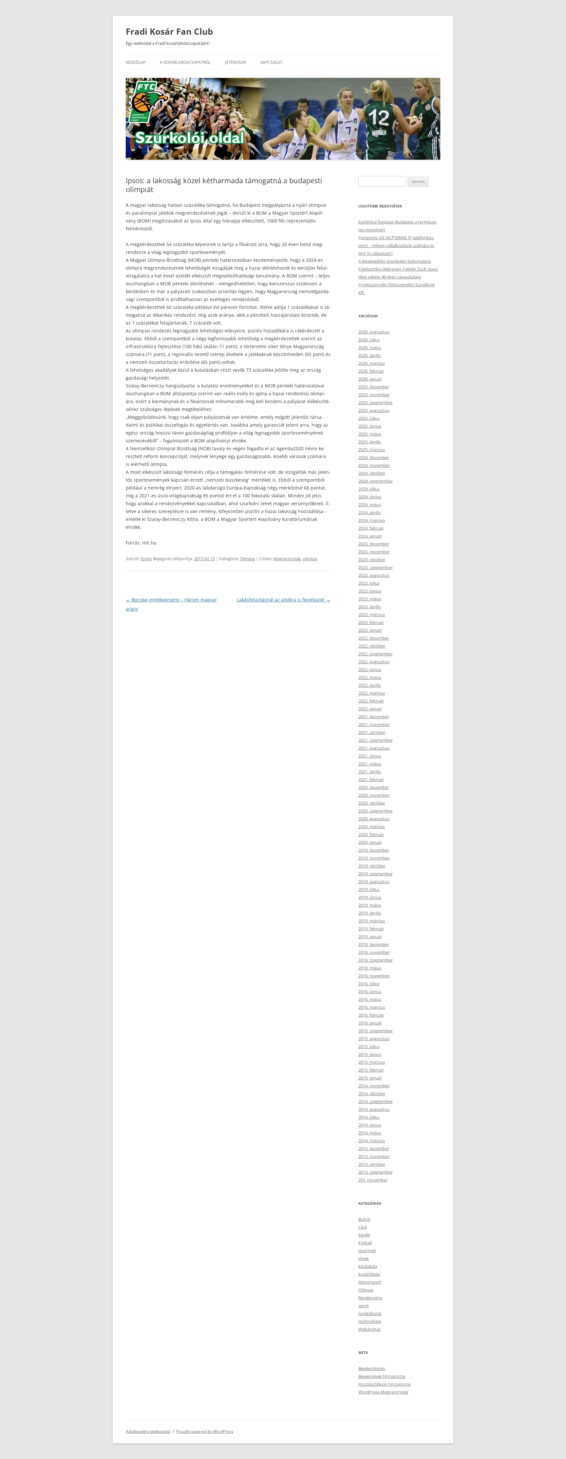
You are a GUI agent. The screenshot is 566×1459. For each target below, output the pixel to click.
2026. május (369, 347)
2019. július (369, 889)
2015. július (369, 1046)
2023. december (373, 544)
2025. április (369, 442)
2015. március (371, 1062)
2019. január (370, 936)
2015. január (370, 1078)
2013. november (374, 1156)
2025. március (371, 450)
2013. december (373, 1148)
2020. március (371, 826)
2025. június (369, 426)
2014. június (369, 1125)
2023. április (369, 607)
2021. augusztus (373, 748)
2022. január (370, 709)
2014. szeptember (375, 1101)
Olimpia (247, 558)
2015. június (369, 1054)
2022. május (369, 677)
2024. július (369, 489)
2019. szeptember (375, 874)
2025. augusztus (373, 410)
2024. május (369, 504)
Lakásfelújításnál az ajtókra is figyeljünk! (283, 599)
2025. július (369, 418)
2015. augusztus (373, 1038)
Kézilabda (367, 1266)
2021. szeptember (375, 740)
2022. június (369, 669)
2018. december (373, 944)
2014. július (369, 1117)
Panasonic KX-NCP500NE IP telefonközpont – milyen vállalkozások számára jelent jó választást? (396, 245)
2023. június (369, 591)
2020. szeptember (375, 811)
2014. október (371, 1093)
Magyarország (287, 558)
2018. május (369, 968)
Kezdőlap (135, 62)
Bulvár (364, 1219)
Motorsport (369, 1282)
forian (146, 558)
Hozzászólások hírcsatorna (384, 1384)
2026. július (369, 340)
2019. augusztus (373, 881)
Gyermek (367, 1251)
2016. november (374, 976)
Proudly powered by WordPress (204, 1431)
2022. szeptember (375, 654)
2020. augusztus (373, 819)
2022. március (371, 693)
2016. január (370, 1023)
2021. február (371, 779)
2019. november (374, 858)
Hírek (363, 1258)
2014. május (369, 1133)
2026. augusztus (373, 332)
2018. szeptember (375, 960)
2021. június (369, 756)
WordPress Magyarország (383, 1392)
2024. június (369, 497)
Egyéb (364, 1235)
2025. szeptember (375, 402)
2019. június (369, 897)
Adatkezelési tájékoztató (148, 1431)
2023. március (371, 614)
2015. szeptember (375, 1031)
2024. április (369, 512)
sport (363, 1305)
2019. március (371, 921)
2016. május (369, 999)
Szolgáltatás (370, 1313)
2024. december (373, 457)
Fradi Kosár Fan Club (169, 31)
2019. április (369, 913)
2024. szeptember (375, 481)
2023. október (371, 559)
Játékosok (235, 62)
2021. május (369, 764)
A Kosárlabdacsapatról (185, 62)
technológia (369, 1321)
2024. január (370, 536)
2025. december (373, 387)
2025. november (374, 395)
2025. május (369, 434)
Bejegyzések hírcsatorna (381, 1376)
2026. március (371, 363)
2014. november (374, 1086)
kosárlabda (369, 1274)
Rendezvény (370, 1298)
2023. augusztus (373, 575)
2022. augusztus (373, 662)
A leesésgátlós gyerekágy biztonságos (394, 261)
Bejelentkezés (371, 1368)
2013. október (371, 1164)
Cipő (362, 1227)
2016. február (371, 1015)
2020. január (370, 842)
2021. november (374, 724)
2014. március (371, 1141)
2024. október (371, 473)
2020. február (371, 834)
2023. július (369, 583)
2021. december (373, 717)
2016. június (369, 991)
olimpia (310, 558)
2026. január (370, 379)
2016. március (371, 1007)
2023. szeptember (375, 567)
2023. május (369, 599)
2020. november (374, 795)
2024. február (371, 528)
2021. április (369, 771)
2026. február (371, 371)
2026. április (369, 355)
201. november (372, 1180)
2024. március (371, 520)
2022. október (371, 646)
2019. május (369, 905)
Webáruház (369, 1329)
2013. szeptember (375, 1172)
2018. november (374, 952)
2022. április (369, 685)
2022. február (371, 701)
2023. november (374, 552)
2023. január (370, 630)
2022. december (373, 638)
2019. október (371, 866)
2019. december (373, 850)
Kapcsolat (271, 62)
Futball (365, 1243)
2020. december (373, 787)
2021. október (371, 732)
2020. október (371, 803)
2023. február (371, 622)
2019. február (371, 929)
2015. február (371, 1070)
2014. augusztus (373, 1109)
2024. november (374, 465)
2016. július (369, 984)
